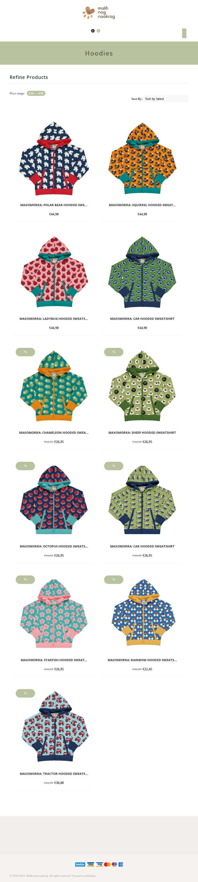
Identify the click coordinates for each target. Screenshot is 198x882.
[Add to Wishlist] (71, 214)
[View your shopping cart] (95, 33)
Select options (45, 215)
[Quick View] (63, 214)
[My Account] (83, 33)
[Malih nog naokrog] (99, 13)
